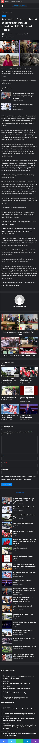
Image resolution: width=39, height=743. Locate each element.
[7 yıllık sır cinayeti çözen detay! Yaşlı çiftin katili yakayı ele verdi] (7, 657)
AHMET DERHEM (8, 34)
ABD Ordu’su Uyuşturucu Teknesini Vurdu (9, 416)
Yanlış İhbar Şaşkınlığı (8, 397)
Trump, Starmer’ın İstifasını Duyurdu (26, 416)
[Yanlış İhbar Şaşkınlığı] (10, 390)
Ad (2, 456)
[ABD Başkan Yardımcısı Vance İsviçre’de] (7, 616)
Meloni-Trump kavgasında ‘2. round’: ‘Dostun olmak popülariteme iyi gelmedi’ (23, 599)
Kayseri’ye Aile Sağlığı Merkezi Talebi (27, 398)
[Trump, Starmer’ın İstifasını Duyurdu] (29, 409)
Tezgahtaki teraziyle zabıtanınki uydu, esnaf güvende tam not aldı (24, 565)
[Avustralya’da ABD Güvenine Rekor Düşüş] (10, 372)
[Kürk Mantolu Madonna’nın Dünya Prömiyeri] (7, 624)
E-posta (4, 462)
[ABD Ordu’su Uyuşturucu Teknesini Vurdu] (10, 409)
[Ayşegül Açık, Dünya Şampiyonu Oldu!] (29, 372)
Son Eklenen (20, 492)
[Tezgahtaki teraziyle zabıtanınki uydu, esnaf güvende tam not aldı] (7, 566)
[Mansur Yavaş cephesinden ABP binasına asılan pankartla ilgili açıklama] (6, 95)
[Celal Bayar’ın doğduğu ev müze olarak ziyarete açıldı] (7, 632)
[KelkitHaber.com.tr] (19, 6)
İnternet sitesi (5, 469)
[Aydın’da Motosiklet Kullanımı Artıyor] (7, 525)
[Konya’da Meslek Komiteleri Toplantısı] (7, 608)
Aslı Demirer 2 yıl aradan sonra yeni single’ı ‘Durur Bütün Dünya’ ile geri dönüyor (24, 541)
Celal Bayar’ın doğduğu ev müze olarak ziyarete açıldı (23, 631)
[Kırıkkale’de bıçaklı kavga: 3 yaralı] (7, 649)
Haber (11, 12)
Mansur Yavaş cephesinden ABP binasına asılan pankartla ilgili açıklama (23, 96)
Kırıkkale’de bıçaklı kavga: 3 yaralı (24, 646)
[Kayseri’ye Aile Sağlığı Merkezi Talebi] (29, 390)
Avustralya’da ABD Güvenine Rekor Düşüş (16, 1)
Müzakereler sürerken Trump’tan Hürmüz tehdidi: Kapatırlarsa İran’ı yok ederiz (24, 590)
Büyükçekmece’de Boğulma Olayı (24, 638)
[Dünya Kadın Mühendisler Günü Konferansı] (6, 106)
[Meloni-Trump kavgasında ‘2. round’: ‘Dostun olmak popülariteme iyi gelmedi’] (7, 599)
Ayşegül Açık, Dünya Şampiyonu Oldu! (26, 380)
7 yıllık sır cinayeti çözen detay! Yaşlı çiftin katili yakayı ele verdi (23, 656)
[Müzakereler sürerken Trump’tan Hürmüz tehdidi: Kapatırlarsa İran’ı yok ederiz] (7, 591)
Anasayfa (6, 12)
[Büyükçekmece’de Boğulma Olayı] (7, 641)
